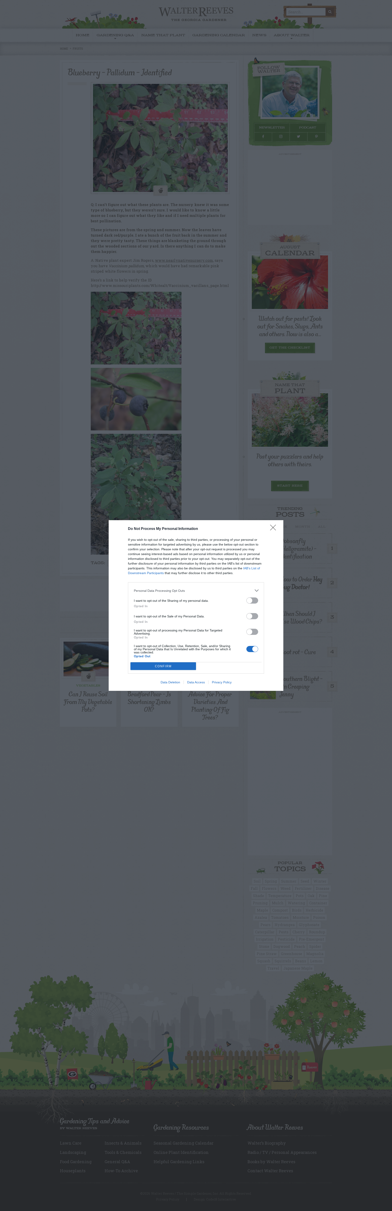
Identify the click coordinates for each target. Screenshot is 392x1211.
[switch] (252, 600)
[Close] (274, 529)
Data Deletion (170, 682)
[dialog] (196, 605)
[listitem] (196, 590)
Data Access (196, 682)
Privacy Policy (222, 682)
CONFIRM (163, 666)
